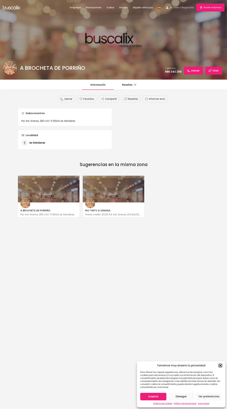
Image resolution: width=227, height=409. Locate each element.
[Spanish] (159, 7)
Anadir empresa (212, 7)
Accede (174, 7)
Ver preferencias (209, 396)
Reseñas (129, 84)
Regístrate (188, 7)
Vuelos (110, 7)
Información (98, 84)
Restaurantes (94, 7)
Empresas (75, 7)
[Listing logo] (10, 68)
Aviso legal (203, 403)
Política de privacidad (185, 403)
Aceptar (153, 396)
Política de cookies (162, 403)
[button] (220, 365)
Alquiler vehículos (143, 7)
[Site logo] (11, 7)
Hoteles (123, 7)
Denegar (181, 396)
